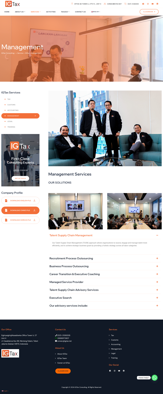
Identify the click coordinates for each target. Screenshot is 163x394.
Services (35, 12)
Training (11, 127)
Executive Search (60, 297)
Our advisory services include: (68, 305)
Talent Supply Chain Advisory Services (74, 289)
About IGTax (62, 354)
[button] (105, 235)
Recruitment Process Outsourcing (71, 258)
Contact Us (80, 12)
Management (13, 116)
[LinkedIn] (157, 4)
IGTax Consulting (81, 387)
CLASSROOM (63, 371)
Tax (8, 99)
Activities (51, 12)
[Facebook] (143, 4)
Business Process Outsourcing (68, 266)
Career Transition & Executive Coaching (74, 274)
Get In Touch (20, 178)
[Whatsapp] (155, 378)
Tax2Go (64, 12)
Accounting (13, 110)
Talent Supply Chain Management (70, 235)
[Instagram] (148, 4)
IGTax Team (62, 358)
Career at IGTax (63, 363)
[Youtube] (152, 4)
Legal (10, 121)
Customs (11, 105)
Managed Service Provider (66, 282)
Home (6, 12)
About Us (19, 12)
